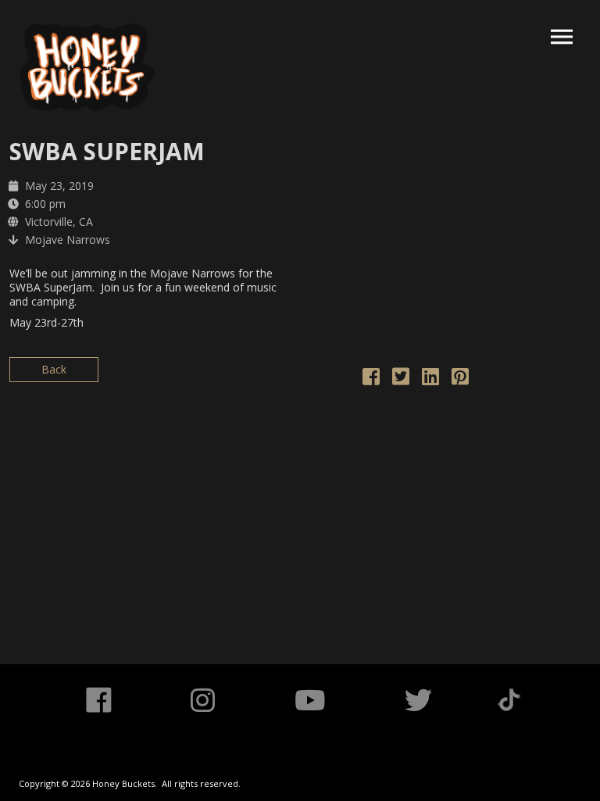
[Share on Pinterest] (460, 379)
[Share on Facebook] (371, 379)
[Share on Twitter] (401, 379)
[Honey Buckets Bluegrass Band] (87, 67)
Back (53, 369)
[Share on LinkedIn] (430, 379)
